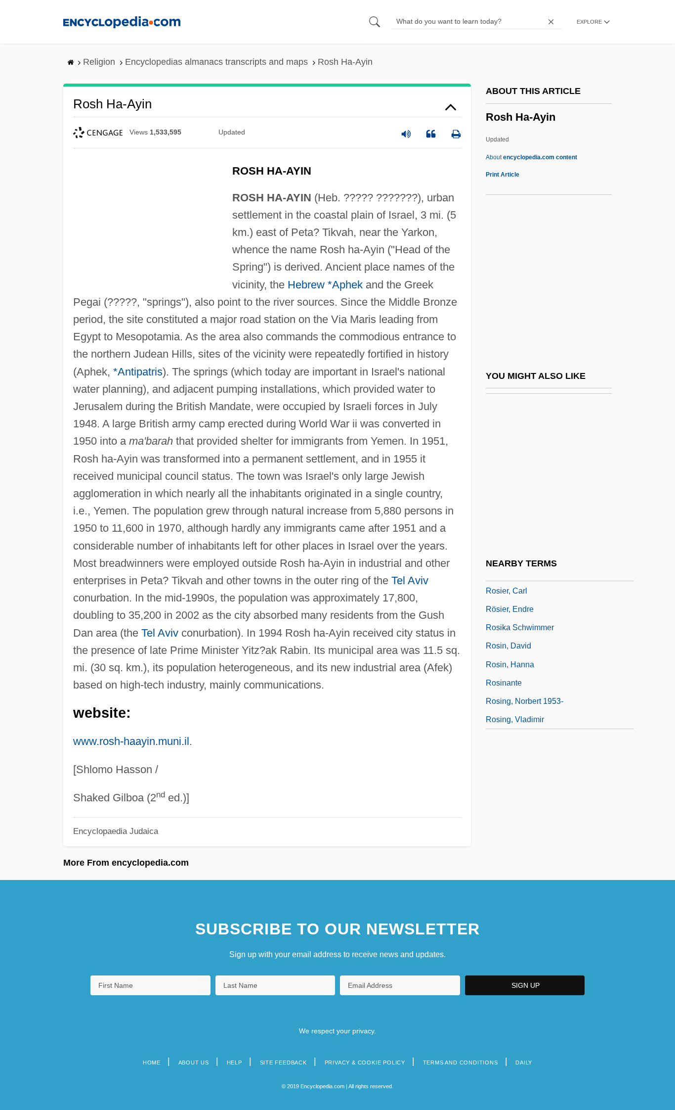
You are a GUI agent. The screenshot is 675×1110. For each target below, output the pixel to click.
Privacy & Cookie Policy (365, 1062)
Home (152, 1062)
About (531, 157)
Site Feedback (283, 1062)
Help (234, 1062)
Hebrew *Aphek (325, 284)
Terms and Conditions (460, 1062)
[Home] (121, 21)
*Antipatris (138, 372)
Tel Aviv (409, 580)
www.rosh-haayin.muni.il (131, 741)
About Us (193, 1062)
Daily (523, 1062)
